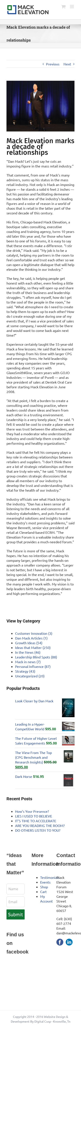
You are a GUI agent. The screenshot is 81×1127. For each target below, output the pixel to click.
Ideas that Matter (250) (33, 647)
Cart (43, 891)
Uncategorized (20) (29, 676)
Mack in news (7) (28, 661)
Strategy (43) (25, 671)
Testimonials (49, 877)
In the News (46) (27, 652)
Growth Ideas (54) (28, 643)
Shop (44, 887)
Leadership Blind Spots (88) (36, 657)
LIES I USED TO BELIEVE (33, 816)
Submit (15, 914)
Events (45, 882)
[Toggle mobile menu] (72, 6)
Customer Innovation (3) (33, 633)
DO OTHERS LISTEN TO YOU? (37, 830)
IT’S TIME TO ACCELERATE (35, 821)
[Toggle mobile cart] (63, 6)
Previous (52, 64)
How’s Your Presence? (32, 811)
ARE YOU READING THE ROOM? (40, 825)
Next (67, 64)
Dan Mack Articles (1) (31, 638)
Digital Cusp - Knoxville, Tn (52, 1021)
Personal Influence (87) (33, 666)
